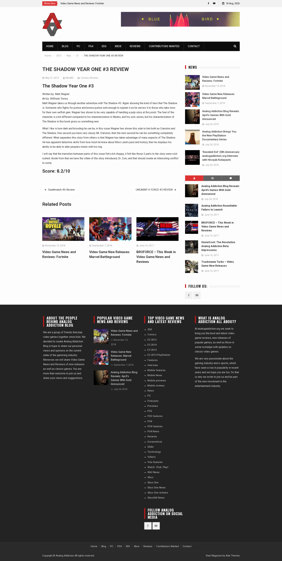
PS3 (150, 411)
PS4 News (153, 431)
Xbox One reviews (158, 492)
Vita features (155, 462)
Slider (151, 446)
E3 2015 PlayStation (159, 354)
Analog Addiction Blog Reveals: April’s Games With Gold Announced (221, 115)
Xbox (118, 46)
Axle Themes (233, 555)
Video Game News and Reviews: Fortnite (82, 3)
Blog (65, 46)
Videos (152, 456)
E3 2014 (152, 344)
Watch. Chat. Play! (158, 467)
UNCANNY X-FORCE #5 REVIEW (154, 189)
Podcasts (153, 400)
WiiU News (154, 472)
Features (153, 360)
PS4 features (155, 426)
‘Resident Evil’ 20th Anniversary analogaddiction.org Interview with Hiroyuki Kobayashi (220, 155)
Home (50, 46)
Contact (194, 46)
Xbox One (153, 482)
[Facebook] (208, 3)
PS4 (90, 46)
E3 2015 (152, 349)
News (151, 390)
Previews (153, 406)
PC (78, 46)
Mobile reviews (156, 385)
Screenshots (155, 441)
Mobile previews (157, 380)
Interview (153, 365)
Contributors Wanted (164, 46)
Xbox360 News (156, 497)
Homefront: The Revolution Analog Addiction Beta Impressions (218, 246)
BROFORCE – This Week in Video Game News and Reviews (156, 257)
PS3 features (155, 416)
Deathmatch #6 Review (61, 189)
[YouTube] (214, 3)
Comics (85, 78)
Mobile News (155, 375)
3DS (104, 46)
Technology (154, 451)
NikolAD (70, 78)
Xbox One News (157, 487)
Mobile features (157, 370)
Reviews (135, 46)
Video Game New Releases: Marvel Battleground (121, 355)
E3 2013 (152, 339)
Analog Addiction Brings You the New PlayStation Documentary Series (219, 135)
